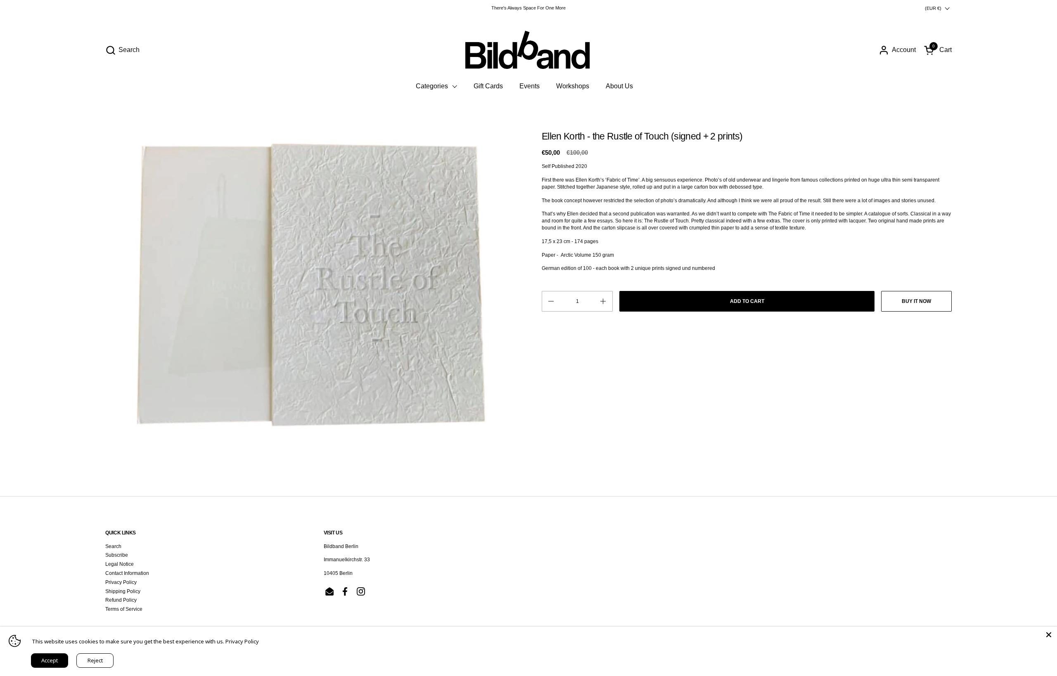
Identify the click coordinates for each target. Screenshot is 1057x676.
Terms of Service (123, 609)
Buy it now (916, 301)
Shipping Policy (122, 591)
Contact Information (127, 573)
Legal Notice (119, 564)
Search (113, 546)
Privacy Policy (121, 582)
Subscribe (116, 555)
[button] (122, 50)
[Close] (1049, 635)
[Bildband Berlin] (528, 50)
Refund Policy (121, 600)
